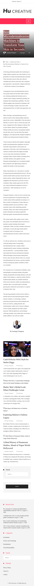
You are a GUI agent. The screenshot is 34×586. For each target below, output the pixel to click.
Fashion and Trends (8, 28)
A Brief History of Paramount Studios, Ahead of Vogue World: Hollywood (16, 445)
